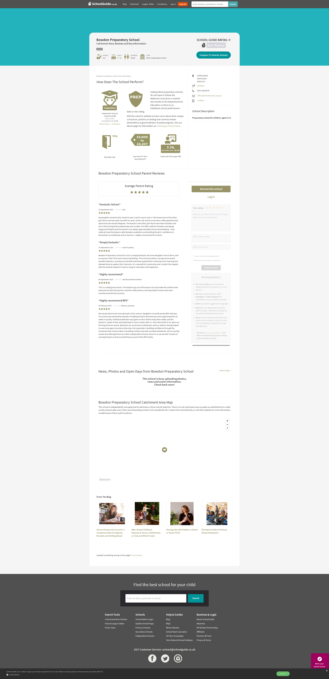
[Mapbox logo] (105, 479)
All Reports (116, 124)
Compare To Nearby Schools (214, 55)
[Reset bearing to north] (227, 428)
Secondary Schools (144, 631)
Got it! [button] (283, 674)
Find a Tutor (110, 627)
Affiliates (200, 631)
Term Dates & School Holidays (179, 640)
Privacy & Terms (204, 640)
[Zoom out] (227, 424)
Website (200, 85)
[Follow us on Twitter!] (164, 658)
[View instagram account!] (177, 658)
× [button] (327, 671)
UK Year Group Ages (175, 635)
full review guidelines (213, 332)
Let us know (137, 555)
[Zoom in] (227, 421)
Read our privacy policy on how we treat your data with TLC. (81, 672)
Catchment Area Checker (116, 619)
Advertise (201, 623)
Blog (168, 619)
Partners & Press (204, 635)
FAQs (168, 623)
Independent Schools (144, 635)
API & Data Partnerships (207, 627)
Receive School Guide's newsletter (206, 260)
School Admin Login (144, 619)
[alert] (164, 673)
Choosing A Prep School (168, 125)
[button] (55, 674)
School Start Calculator (176, 631)
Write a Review (172, 627)
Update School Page (144, 623)
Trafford (200, 100)
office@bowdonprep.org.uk (209, 95)
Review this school (211, 189)
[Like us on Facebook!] (151, 658)
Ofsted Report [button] (104, 124)
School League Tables (114, 623)
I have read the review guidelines (206, 256)
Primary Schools (142, 627)
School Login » (225, 370)
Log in (211, 197)
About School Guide (205, 619)
